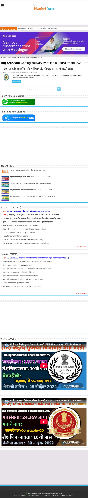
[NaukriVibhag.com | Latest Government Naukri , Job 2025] (44, 6)
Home (4, 58)
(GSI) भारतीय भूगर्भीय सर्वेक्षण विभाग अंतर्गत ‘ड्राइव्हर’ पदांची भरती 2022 (38, 68)
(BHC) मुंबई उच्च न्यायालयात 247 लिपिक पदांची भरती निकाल (18, 272)
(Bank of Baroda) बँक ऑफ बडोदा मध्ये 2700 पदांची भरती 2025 (27, 170)
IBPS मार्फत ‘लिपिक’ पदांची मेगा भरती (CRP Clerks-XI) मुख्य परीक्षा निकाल (23, 279)
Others (35, 72)
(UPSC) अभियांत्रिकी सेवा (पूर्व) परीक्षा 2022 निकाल (16, 283)
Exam (30, 72)
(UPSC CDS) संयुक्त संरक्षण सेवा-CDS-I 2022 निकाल (17, 265)
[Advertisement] (44, 17)
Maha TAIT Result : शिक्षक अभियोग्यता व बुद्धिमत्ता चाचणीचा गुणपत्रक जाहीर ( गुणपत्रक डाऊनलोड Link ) (38, 258)
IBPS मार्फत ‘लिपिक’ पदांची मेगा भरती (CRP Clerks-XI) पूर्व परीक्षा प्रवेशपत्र (22, 240)
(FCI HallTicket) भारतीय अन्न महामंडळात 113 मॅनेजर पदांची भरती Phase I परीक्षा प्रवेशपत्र (32, 218)
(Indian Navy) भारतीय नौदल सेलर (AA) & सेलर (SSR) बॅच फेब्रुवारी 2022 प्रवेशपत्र (26, 243)
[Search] (59, 89)
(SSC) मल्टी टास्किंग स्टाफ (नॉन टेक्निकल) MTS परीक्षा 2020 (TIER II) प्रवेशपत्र (24, 229)
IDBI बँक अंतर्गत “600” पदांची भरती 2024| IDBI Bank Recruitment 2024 (30, 183)
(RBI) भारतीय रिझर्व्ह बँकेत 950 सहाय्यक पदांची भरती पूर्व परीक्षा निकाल (20, 276)
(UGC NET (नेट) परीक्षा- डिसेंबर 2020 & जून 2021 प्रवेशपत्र (19, 232)
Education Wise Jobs (22, 72)
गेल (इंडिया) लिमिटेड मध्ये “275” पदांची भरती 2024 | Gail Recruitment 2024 (38, 28)
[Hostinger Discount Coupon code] (44, 43)
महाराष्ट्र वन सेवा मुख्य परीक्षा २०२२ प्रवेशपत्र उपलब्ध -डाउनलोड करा (28, 211)
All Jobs (13, 72)
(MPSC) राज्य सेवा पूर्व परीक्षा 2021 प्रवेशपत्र (15, 236)
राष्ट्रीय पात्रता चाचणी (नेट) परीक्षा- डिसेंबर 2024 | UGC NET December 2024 (30, 177)
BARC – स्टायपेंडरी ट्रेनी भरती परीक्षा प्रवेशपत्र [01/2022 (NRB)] (20, 225)
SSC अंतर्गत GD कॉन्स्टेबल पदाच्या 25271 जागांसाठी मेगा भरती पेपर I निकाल (22, 286)
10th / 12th (7, 72)
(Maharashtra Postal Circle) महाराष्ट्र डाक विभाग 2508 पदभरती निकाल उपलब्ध (27, 262)
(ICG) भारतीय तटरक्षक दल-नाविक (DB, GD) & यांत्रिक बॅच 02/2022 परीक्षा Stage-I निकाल (27, 269)
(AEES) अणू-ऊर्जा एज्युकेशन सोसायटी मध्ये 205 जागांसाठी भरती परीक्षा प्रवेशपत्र (33, 215)
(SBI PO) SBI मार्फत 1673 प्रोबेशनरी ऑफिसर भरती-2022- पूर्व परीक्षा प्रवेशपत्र (28, 222)
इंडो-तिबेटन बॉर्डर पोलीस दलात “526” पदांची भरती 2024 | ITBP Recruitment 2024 (32, 196)
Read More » (16, 81)
